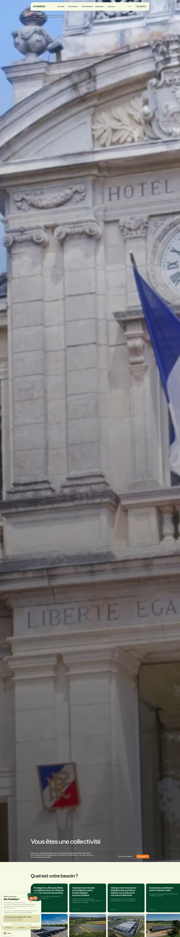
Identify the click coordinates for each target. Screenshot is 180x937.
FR (129, 6)
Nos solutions (73, 6)
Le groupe (111, 6)
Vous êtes (60, 6)
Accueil (34, 16)
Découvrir (75, 909)
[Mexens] (39, 6)
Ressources (99, 6)
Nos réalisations (87, 6)
